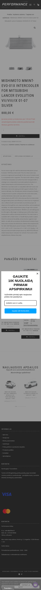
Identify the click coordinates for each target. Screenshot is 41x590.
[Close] (37, 273)
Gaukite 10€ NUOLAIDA (20, 311)
